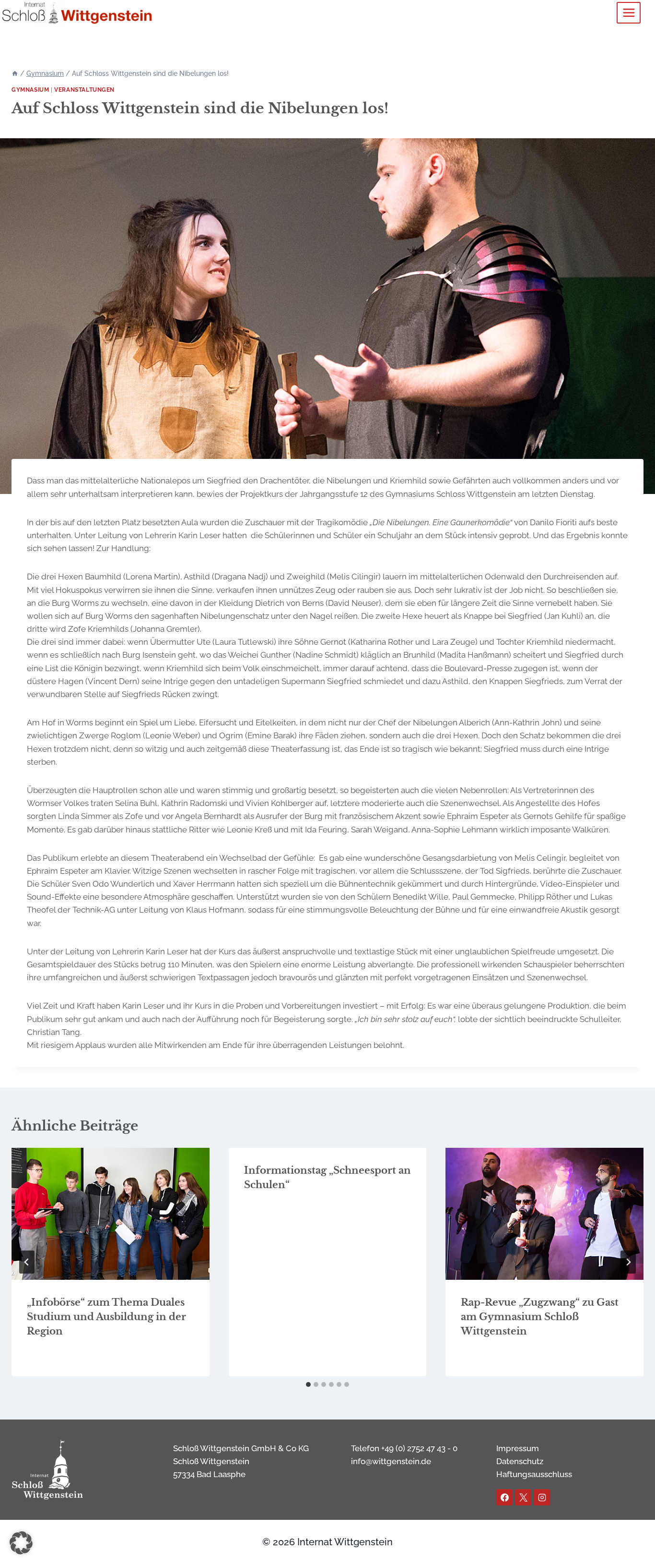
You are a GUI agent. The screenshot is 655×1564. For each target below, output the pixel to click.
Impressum (517, 1448)
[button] (21, 1543)
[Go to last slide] (27, 1262)
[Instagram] (542, 1497)
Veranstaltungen (84, 89)
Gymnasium (30, 89)
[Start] (15, 73)
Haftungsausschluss (534, 1474)
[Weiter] (628, 1262)
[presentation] (111, 1214)
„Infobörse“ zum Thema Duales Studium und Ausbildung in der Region (106, 1317)
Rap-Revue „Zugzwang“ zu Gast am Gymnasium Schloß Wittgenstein (540, 1317)
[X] (523, 1497)
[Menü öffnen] (629, 12)
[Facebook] (504, 1497)
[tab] (308, 1384)
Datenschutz (519, 1461)
